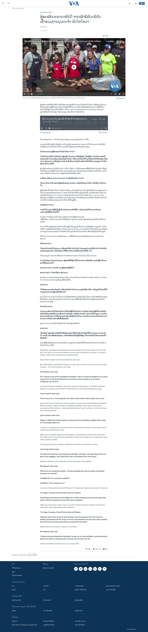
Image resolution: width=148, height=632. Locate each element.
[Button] (105, 36)
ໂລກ (44, 590)
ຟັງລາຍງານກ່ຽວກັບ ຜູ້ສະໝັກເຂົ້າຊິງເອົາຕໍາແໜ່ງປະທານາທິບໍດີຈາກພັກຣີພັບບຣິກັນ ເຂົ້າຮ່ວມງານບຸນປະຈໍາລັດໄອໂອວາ (87, 119)
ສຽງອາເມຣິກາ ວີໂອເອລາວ (51, 121)
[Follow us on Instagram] (85, 569)
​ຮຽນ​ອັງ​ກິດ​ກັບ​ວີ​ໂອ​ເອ (49, 625)
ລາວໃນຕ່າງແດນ (79, 586)
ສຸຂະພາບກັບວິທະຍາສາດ (113, 586)
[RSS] (95, 569)
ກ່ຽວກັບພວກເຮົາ (16, 600)
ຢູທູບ (13, 572)
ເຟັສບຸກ (14, 611)
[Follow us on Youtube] (81, 569)
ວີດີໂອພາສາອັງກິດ (17, 575)
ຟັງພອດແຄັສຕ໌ (79, 600)
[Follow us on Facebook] (76, 569)
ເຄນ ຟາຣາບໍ (43, 27)
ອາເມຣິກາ (46, 586)
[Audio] (130, 3)
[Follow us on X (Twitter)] (90, 569)
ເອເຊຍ (14, 590)
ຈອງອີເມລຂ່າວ (79, 611)
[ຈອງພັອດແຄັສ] (104, 569)
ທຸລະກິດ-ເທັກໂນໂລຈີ (80, 590)
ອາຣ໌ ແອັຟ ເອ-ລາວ (80, 621)
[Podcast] (100, 569)
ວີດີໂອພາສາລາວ (16, 568)
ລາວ (13, 586)
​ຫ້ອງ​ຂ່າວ (14, 621)
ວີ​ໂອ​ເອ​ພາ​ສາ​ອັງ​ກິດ (48, 621)
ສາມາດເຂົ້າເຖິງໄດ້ (80, 625)
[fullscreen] (123, 94)
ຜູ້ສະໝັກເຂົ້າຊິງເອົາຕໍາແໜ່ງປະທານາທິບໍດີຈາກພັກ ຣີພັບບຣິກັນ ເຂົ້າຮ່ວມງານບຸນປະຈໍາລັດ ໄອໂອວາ (63, 41)
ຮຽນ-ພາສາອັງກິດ (111, 590)
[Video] (136, 3)
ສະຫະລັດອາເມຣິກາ (46, 12)
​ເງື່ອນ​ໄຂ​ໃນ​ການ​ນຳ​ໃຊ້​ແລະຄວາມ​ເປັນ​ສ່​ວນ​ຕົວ (24, 625)
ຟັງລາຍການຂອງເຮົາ (48, 568)
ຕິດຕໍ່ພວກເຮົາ (47, 600)
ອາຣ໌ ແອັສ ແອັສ (47, 611)
